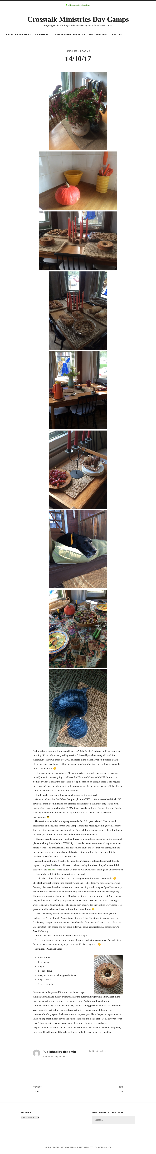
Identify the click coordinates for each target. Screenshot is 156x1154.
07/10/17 (37, 1089)
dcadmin (85, 51)
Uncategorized (99, 1051)
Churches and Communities (69, 34)
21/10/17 (118, 1089)
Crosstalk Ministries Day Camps (78, 19)
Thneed (52, 869)
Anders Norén (104, 1147)
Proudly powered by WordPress (60, 1147)
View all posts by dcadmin (55, 1056)
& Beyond (117, 34)
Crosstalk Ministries (18, 34)
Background (42, 34)
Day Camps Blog (98, 34)
